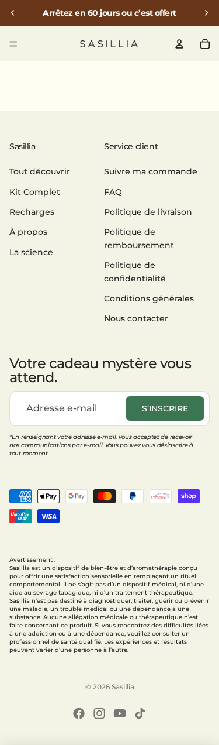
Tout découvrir (39, 171)
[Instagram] (99, 713)
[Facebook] (79, 713)
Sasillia (123, 686)
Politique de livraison (148, 212)
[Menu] (13, 43)
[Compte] (179, 44)
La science (31, 252)
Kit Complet (34, 192)
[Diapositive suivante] (206, 13)
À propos (28, 231)
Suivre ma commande (150, 171)
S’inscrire (165, 408)
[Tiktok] (140, 713)
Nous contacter (136, 318)
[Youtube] (120, 713)
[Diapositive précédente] (13, 13)
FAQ (113, 192)
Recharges (31, 212)
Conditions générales (149, 298)
